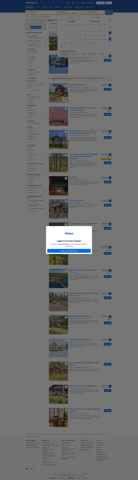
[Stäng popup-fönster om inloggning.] (89, 228)
